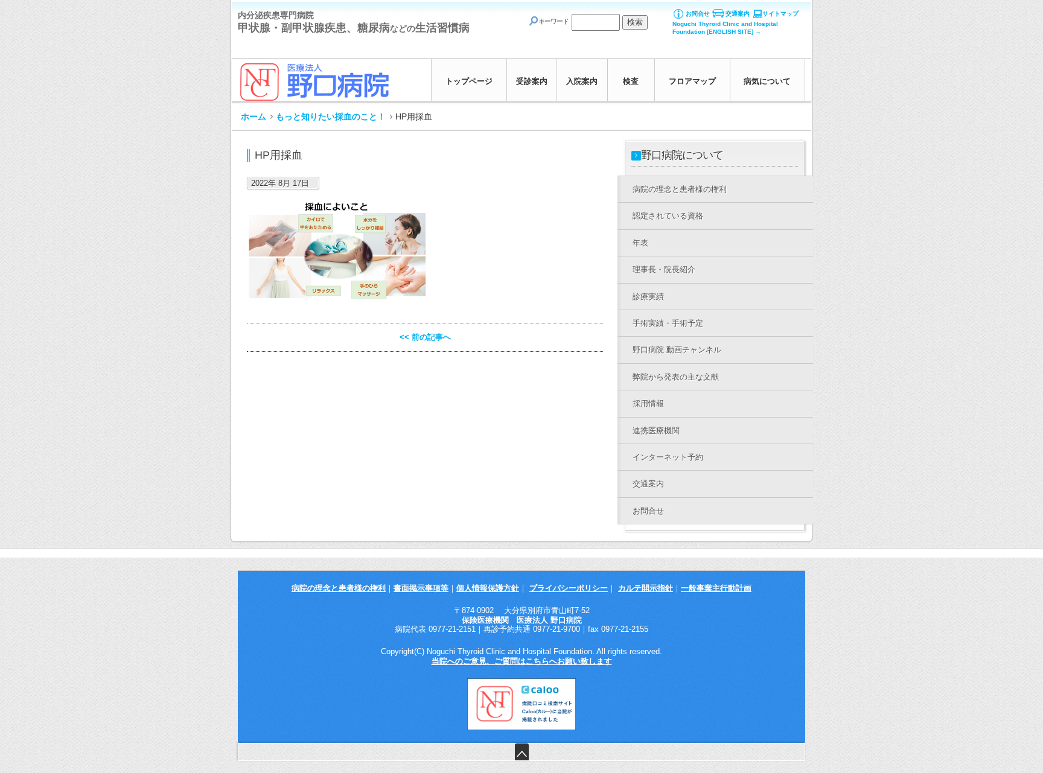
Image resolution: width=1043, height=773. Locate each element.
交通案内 (738, 13)
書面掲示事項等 (421, 588)
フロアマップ (692, 81)
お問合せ (698, 13)
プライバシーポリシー (568, 588)
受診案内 (531, 81)
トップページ (469, 81)
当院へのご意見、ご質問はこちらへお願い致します (522, 661)
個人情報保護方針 (487, 588)
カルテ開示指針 (645, 588)
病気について (767, 81)
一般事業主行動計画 (716, 588)
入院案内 (582, 81)
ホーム (253, 116)
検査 (631, 81)
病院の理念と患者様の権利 (339, 588)
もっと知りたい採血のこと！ (331, 116)
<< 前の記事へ (425, 337)
